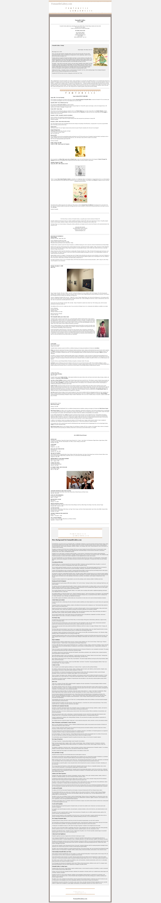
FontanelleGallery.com (61, 4)
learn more (69, 85)
